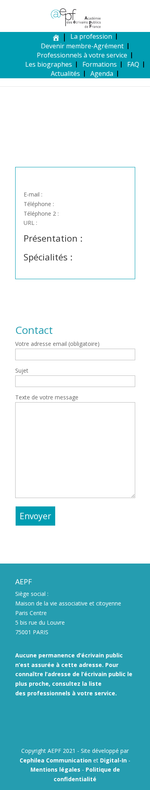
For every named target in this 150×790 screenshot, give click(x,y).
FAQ (133, 64)
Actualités (65, 73)
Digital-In (113, 760)
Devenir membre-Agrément (82, 46)
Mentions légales (55, 769)
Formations (99, 64)
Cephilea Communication (56, 760)
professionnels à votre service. (72, 693)
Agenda (101, 73)
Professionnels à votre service (82, 55)
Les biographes (48, 64)
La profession (91, 36)
